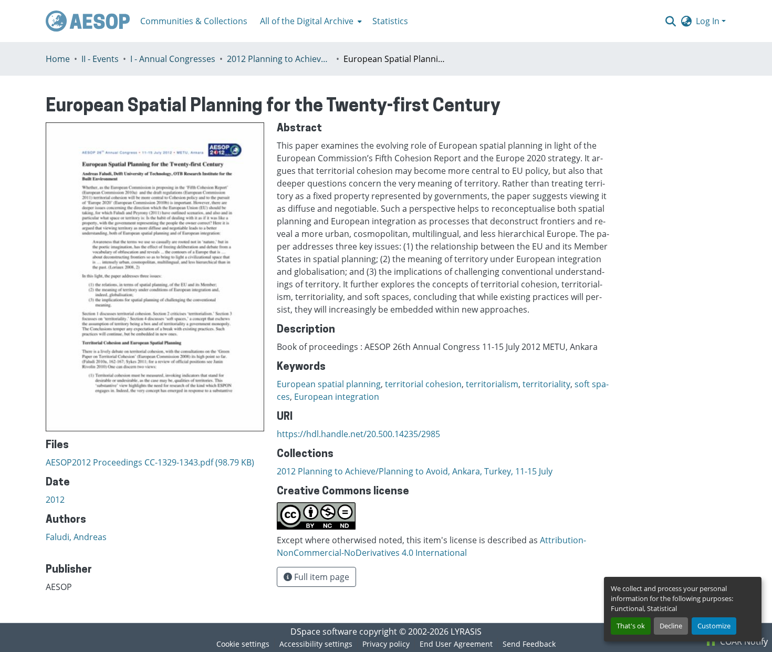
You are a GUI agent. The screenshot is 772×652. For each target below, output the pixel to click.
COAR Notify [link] (743, 641)
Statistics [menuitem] (390, 21)
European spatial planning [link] (329, 384)
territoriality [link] (546, 384)
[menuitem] (310, 21)
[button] (88, 21)
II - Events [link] (100, 59)
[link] (155, 462)
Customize (714, 625)
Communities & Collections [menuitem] (193, 21)
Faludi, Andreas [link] (76, 537)
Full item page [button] (320, 577)
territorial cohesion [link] (423, 384)
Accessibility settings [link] (315, 644)
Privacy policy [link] (386, 644)
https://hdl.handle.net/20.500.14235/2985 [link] (358, 434)
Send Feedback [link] (529, 644)
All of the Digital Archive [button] (306, 21)
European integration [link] (336, 396)
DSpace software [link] (323, 631)
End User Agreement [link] (456, 644)
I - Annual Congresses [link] (172, 59)
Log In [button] (709, 21)
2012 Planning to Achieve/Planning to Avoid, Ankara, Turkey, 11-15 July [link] (279, 59)
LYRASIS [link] (466, 631)
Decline (671, 625)
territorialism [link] (492, 384)
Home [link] (58, 59)
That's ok (631, 625)
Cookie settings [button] (242, 644)
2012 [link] (55, 499)
